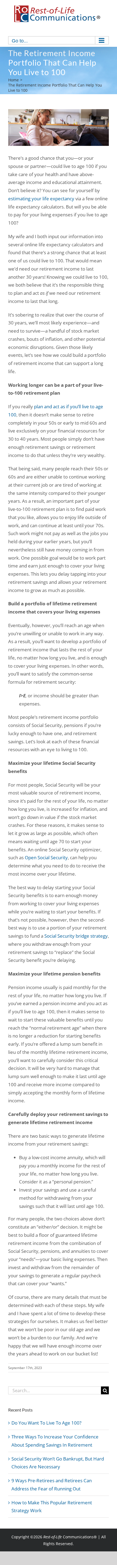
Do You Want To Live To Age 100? (46, 1423)
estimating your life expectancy (41, 198)
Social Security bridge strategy (76, 936)
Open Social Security (46, 857)
